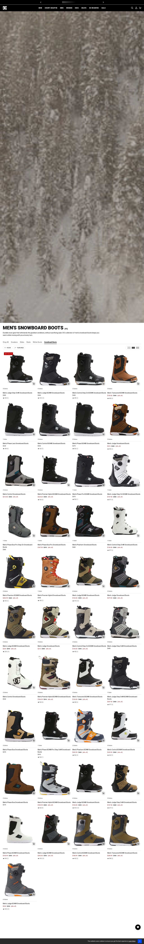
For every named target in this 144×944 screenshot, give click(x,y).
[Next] (103, 2)
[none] (20, 386)
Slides (22, 342)
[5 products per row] (137, 348)
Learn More (131, 941)
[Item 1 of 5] (20, 369)
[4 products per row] (133, 348)
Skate (28, 342)
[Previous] (41, 2)
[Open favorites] (138, 927)
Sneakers (14, 342)
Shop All (6, 342)
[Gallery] (20, 369)
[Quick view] (34, 383)
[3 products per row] (129, 348)
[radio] (6, 386)
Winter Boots (37, 342)
